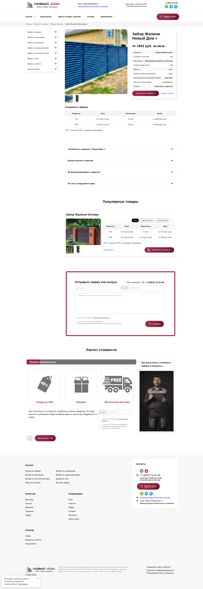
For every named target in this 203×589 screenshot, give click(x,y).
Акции (28, 536)
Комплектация (163, 220)
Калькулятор (45, 17)
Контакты (73, 515)
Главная (28, 24)
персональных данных (101, 318)
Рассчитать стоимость (145, 93)
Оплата (28, 503)
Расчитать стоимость (161, 250)
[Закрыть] (38, 578)
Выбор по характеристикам (38, 48)
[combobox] (125, 288)
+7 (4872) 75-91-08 (171, 3)
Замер (28, 515)
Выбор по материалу (36, 43)
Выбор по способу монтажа (38, 53)
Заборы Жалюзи (56, 24)
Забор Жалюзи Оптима (82, 214)
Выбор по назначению (36, 37)
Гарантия (29, 511)
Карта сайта (74, 519)
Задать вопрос (167, 93)
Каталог (28, 17)
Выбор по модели (41, 24)
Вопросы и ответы (33, 540)
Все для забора (34, 69)
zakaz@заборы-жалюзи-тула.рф (93, 7)
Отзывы (90, 17)
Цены (135, 220)
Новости (72, 503)
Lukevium (166, 567)
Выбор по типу (33, 58)
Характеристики (147, 220)
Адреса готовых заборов (69, 17)
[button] (66, 204)
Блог (71, 500)
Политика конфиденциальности (160, 570)
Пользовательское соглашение (160, 573)
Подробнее (23, 584)
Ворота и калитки (34, 64)
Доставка (29, 500)
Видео (71, 507)
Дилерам (29, 507)
